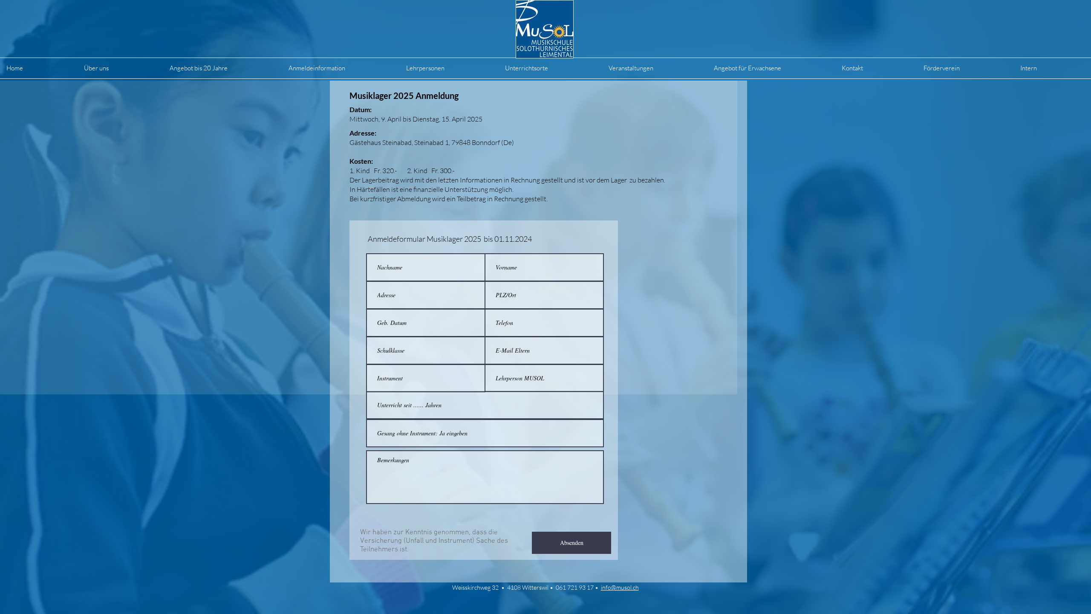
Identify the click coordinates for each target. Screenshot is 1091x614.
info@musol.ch (620, 587)
